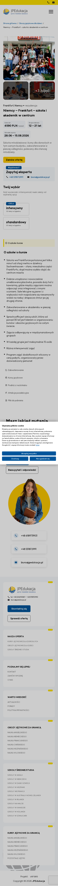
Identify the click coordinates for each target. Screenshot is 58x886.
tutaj (37, 445)
